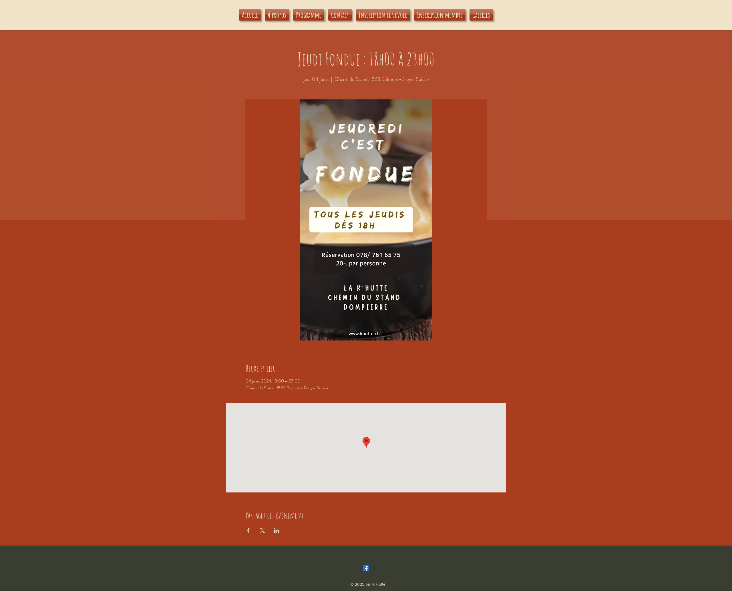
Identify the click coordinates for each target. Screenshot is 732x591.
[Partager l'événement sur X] (262, 530)
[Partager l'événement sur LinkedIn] (276, 530)
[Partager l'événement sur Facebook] (248, 530)
